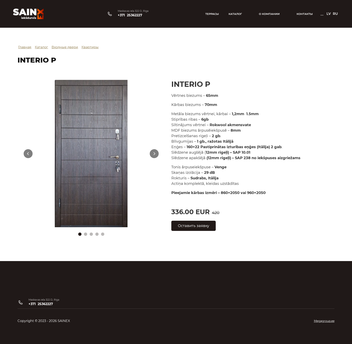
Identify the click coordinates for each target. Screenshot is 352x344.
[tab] (79, 234)
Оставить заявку (193, 226)
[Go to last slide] (28, 153)
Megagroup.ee (324, 321)
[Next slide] (154, 153)
